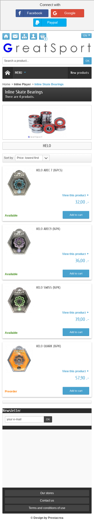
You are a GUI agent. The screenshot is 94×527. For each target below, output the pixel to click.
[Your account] (33, 36)
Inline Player (22, 84)
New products (80, 73)
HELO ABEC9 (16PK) (48, 229)
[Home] (6, 36)
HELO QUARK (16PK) (48, 346)
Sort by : (9, 158)
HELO (47, 145)
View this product (74, 195)
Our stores (47, 493)
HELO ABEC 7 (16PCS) (49, 170)
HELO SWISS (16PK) (48, 287)
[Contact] (15, 36)
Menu (18, 73)
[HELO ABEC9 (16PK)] (19, 241)
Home (6, 84)
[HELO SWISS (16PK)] (19, 300)
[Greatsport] (47, 48)
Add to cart (76, 214)
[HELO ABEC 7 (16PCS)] (19, 182)
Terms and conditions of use (47, 508)
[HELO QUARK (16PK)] (19, 358)
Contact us (47, 500)
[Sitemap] (24, 36)
